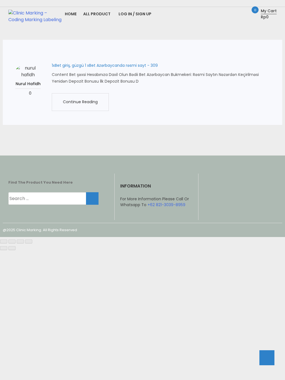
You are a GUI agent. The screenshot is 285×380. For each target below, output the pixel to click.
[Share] (20, 241)
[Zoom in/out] (3, 241)
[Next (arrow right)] (12, 248)
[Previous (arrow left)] (3, 248)
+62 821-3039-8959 (166, 205)
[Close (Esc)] (28, 241)
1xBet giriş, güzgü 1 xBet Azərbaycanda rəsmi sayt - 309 (105, 65)
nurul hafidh (28, 84)
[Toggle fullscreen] (12, 241)
